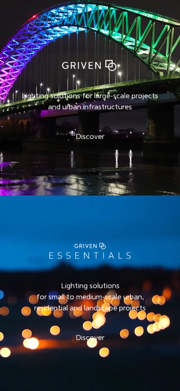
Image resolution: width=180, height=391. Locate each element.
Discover (90, 137)
